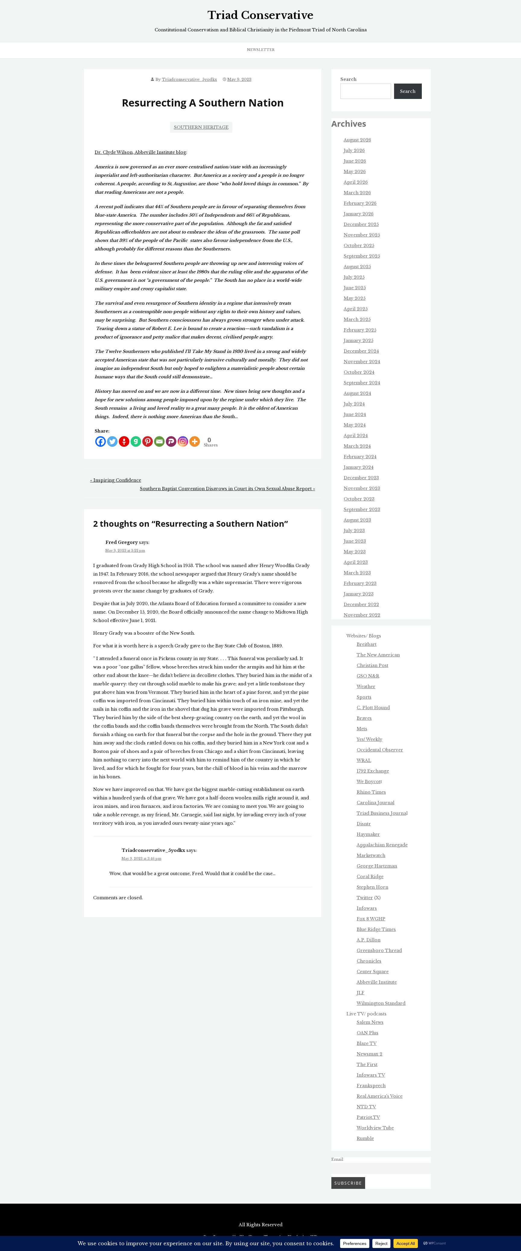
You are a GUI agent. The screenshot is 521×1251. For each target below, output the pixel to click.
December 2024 (361, 351)
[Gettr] (124, 441)
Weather (366, 686)
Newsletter (260, 50)
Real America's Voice (380, 1096)
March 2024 (357, 446)
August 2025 (357, 266)
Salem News (370, 1022)
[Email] (159, 441)
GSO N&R (368, 676)
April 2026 (356, 182)
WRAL (364, 760)
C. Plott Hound (373, 707)
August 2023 (357, 520)
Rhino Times (371, 792)
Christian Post (372, 665)
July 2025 (354, 277)
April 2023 (356, 562)
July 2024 (354, 404)
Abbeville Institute (377, 982)
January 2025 (358, 340)
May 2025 (354, 298)
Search (348, 79)
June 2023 (355, 541)
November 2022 (362, 615)
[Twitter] (112, 441)
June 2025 (355, 288)
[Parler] (171, 441)
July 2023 (354, 530)
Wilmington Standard (381, 1003)
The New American (378, 655)
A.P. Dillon (368, 940)
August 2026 (357, 140)
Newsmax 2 (369, 1054)
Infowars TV (371, 1075)
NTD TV (366, 1107)
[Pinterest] (147, 441)
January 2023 (359, 594)
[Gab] (136, 441)
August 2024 (357, 393)
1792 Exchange (373, 771)
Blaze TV (367, 1043)
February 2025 (360, 330)
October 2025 (359, 245)
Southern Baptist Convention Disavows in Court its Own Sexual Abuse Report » (227, 488)
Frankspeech (371, 1085)
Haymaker (368, 834)
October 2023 (359, 499)
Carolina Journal (375, 802)
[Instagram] (183, 441)
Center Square (373, 971)
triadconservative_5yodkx (189, 79)
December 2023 (361, 478)
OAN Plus (367, 1033)
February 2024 (360, 456)
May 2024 (355, 425)
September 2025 (362, 256)
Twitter (365, 897)
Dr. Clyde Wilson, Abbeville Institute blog (140, 152)
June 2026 (355, 161)
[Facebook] (100, 441)
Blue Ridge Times (376, 929)
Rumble (365, 1138)
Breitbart (367, 644)
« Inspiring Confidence (115, 480)
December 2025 (361, 224)
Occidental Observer (380, 750)
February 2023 (360, 583)
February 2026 (360, 203)
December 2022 (361, 604)
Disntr (364, 824)
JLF (361, 992)
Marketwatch (371, 855)
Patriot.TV (368, 1117)
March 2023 (357, 573)
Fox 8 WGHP (371, 919)
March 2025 (357, 319)
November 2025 (362, 235)
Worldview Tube (375, 1128)
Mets (362, 729)
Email (337, 1159)
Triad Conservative (260, 15)
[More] (194, 441)
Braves (364, 718)
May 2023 (355, 551)
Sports (364, 697)
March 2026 (357, 192)
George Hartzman (377, 866)
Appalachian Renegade (382, 845)
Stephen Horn (372, 887)
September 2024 (362, 383)
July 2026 (354, 150)
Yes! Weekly (369, 739)
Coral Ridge (370, 876)
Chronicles (369, 961)
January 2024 (359, 467)
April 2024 (356, 435)
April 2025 (356, 309)
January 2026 (359, 214)
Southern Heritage (201, 127)
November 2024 (362, 361)
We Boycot (368, 781)
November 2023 (362, 488)
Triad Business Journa (381, 813)
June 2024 (355, 414)
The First (367, 1064)
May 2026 (355, 171)
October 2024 (359, 372)
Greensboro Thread (379, 950)
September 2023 (362, 509)
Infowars (367, 908)
